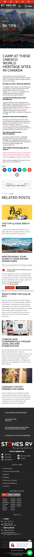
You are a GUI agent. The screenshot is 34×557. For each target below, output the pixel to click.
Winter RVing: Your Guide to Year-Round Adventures (15, 258)
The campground (13, 92)
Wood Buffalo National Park (21, 157)
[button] (28, 6)
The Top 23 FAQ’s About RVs (16, 224)
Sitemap (5, 553)
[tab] (4, 494)
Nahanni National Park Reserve (12, 152)
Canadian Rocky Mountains (20, 109)
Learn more (14, 284)
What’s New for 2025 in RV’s (16, 295)
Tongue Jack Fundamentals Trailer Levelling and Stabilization (16, 342)
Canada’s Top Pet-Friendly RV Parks (13, 387)
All (8, 21)
